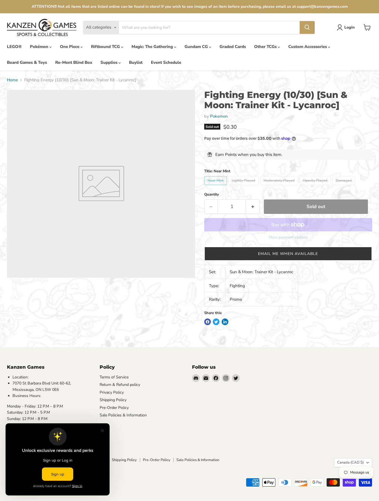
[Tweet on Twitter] (216, 321)
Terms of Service (114, 377)
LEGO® (14, 46)
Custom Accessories (308, 46)
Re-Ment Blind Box (73, 62)
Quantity (211, 195)
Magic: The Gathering (153, 46)
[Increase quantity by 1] (253, 206)
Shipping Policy (113, 400)
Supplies (109, 62)
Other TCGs (266, 46)
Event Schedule (166, 62)
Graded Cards (232, 46)
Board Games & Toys (27, 62)
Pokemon (219, 116)
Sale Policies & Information (123, 415)
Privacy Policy (112, 392)
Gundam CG (197, 46)
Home (12, 80)
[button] (288, 254)
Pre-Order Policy (114, 407)
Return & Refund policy (120, 384)
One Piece (70, 46)
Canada (350, 462)
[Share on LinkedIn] (225, 321)
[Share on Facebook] (207, 321)
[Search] (307, 27)
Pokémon (39, 46)
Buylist (136, 62)
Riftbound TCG (106, 46)
